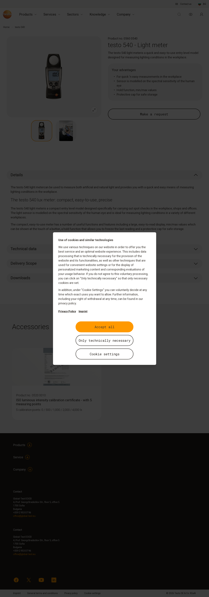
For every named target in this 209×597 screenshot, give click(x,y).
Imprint (83, 311)
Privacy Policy (67, 311)
